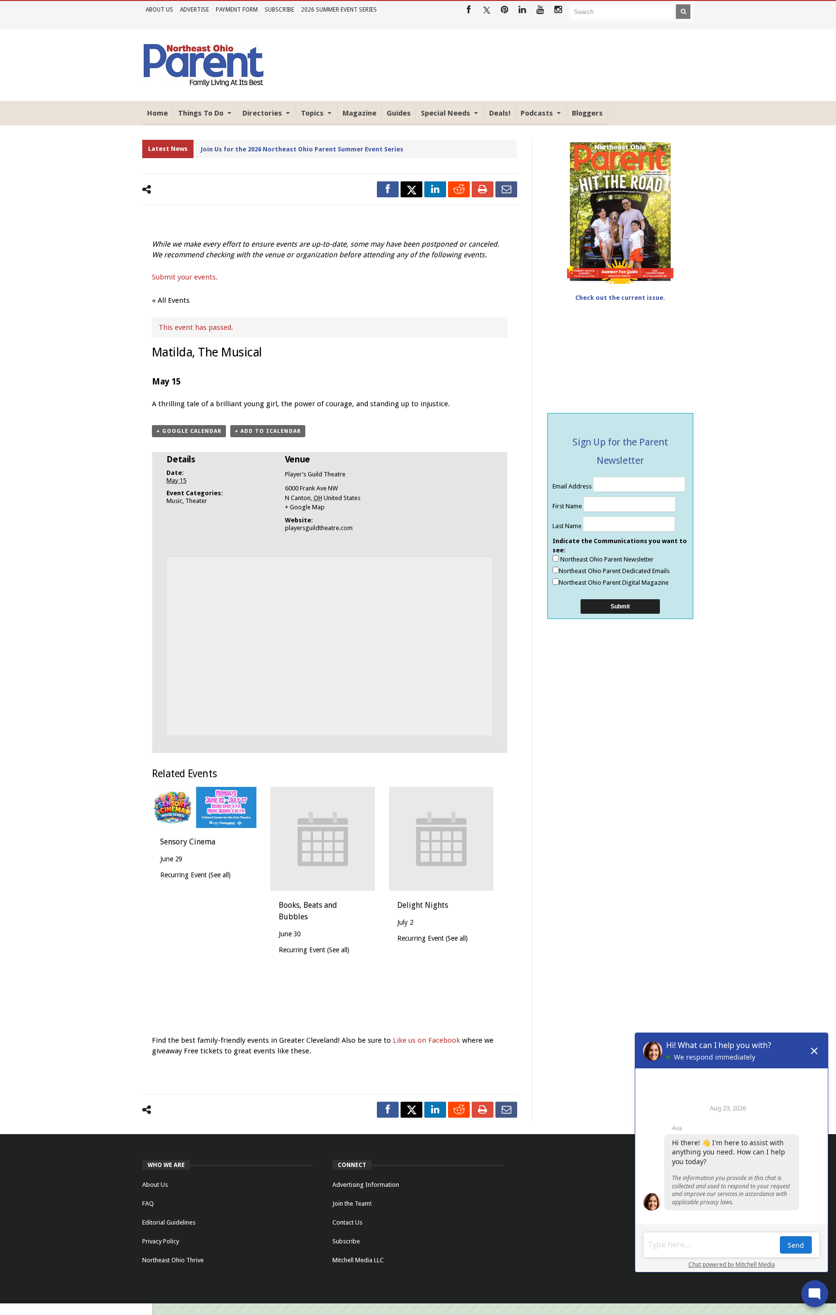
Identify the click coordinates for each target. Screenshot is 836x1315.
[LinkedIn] (522, 10)
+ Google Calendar (189, 431)
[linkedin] (435, 189)
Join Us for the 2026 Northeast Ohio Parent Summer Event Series (302, 149)
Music (174, 500)
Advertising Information (365, 1184)
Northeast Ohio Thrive (173, 1260)
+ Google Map (305, 507)
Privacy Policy (160, 1241)
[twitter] (411, 189)
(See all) (220, 875)
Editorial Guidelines (168, 1222)
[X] (486, 10)
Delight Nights (422, 905)
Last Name (567, 526)
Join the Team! (352, 1203)
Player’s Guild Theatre (315, 474)
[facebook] (388, 189)
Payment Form (237, 9)
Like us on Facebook (427, 1040)
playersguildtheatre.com (319, 528)
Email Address (572, 486)
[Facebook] (469, 10)
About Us (159, 9)
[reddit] (459, 189)
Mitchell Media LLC (358, 1260)
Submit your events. (185, 277)
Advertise (194, 9)
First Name (567, 506)
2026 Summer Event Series (339, 9)
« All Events (171, 300)
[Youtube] (540, 10)
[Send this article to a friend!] (506, 189)
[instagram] (558, 10)
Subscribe (279, 9)
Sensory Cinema (187, 841)
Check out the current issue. (620, 297)
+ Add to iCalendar (268, 431)
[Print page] (482, 189)
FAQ (148, 1203)
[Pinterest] (504, 10)
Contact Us (347, 1222)
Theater (196, 500)
